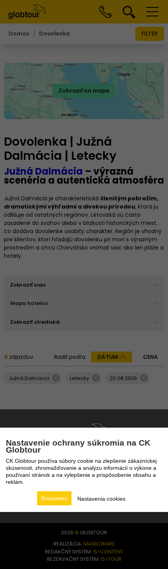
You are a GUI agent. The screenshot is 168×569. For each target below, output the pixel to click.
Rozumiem (54, 498)
